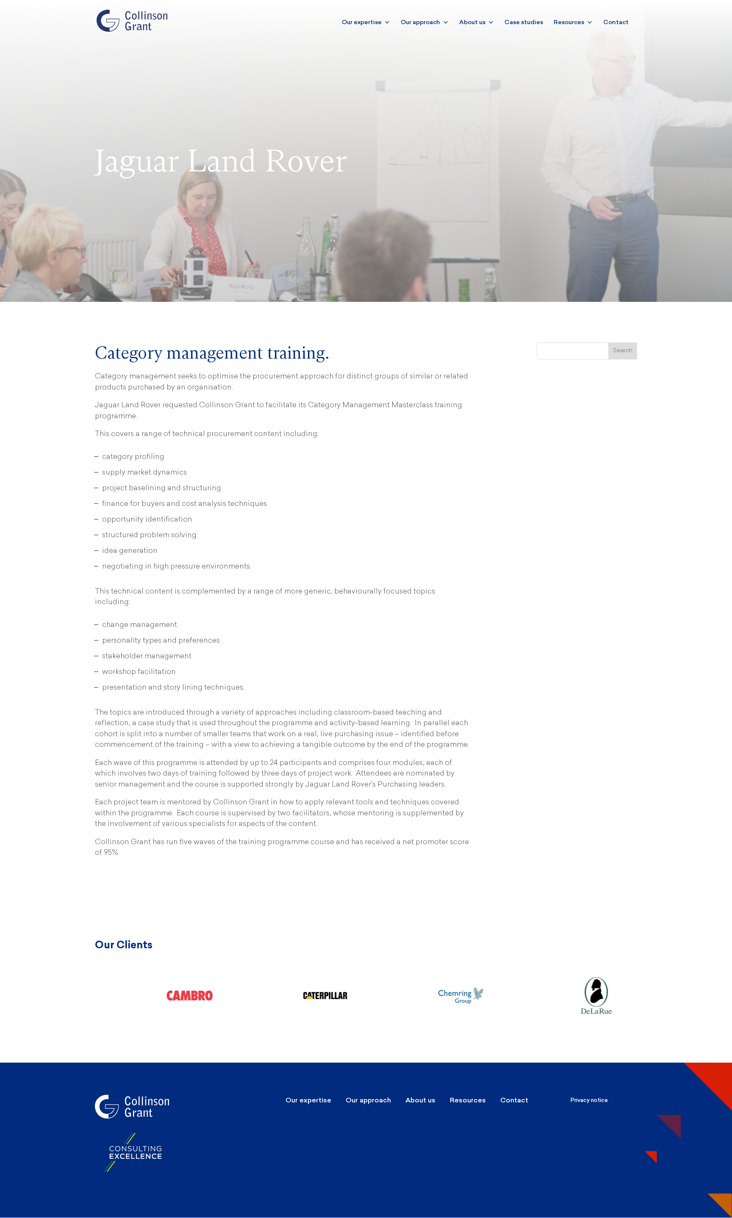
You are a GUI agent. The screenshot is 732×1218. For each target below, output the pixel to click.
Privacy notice (589, 1100)
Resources (569, 22)
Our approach (420, 22)
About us (472, 22)
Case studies (524, 22)
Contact (616, 22)
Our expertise (362, 22)
